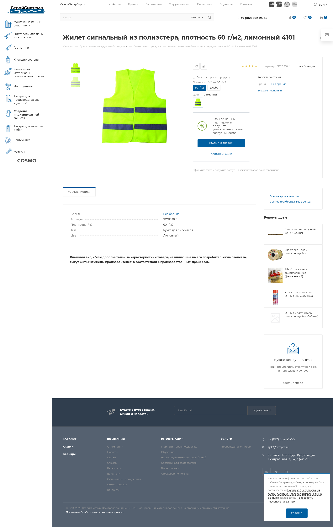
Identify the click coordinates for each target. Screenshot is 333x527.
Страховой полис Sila (175, 473)
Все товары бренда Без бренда (290, 201)
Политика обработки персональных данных (95, 512)
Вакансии (113, 473)
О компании (115, 446)
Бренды (69, 454)
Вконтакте (266, 472)
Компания (116, 438)
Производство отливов (236, 446)
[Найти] (209, 17)
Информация (172, 438)
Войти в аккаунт (221, 154)
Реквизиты (114, 468)
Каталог (70, 438)
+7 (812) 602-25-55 (254, 18)
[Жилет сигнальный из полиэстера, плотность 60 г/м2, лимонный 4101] (134, 105)
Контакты (113, 489)
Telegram (276, 472)
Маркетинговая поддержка (179, 446)
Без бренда (306, 66)
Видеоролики (170, 468)
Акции (68, 446)
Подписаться (262, 410)
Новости (112, 452)
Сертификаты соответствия (179, 462)
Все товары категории (284, 196)
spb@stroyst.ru (278, 447)
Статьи (111, 457)
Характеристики (79, 192)
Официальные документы (124, 479)
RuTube (286, 472)
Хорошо (297, 513)
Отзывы (112, 462)
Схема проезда (117, 484)
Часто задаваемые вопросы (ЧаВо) (183, 457)
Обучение (167, 452)
